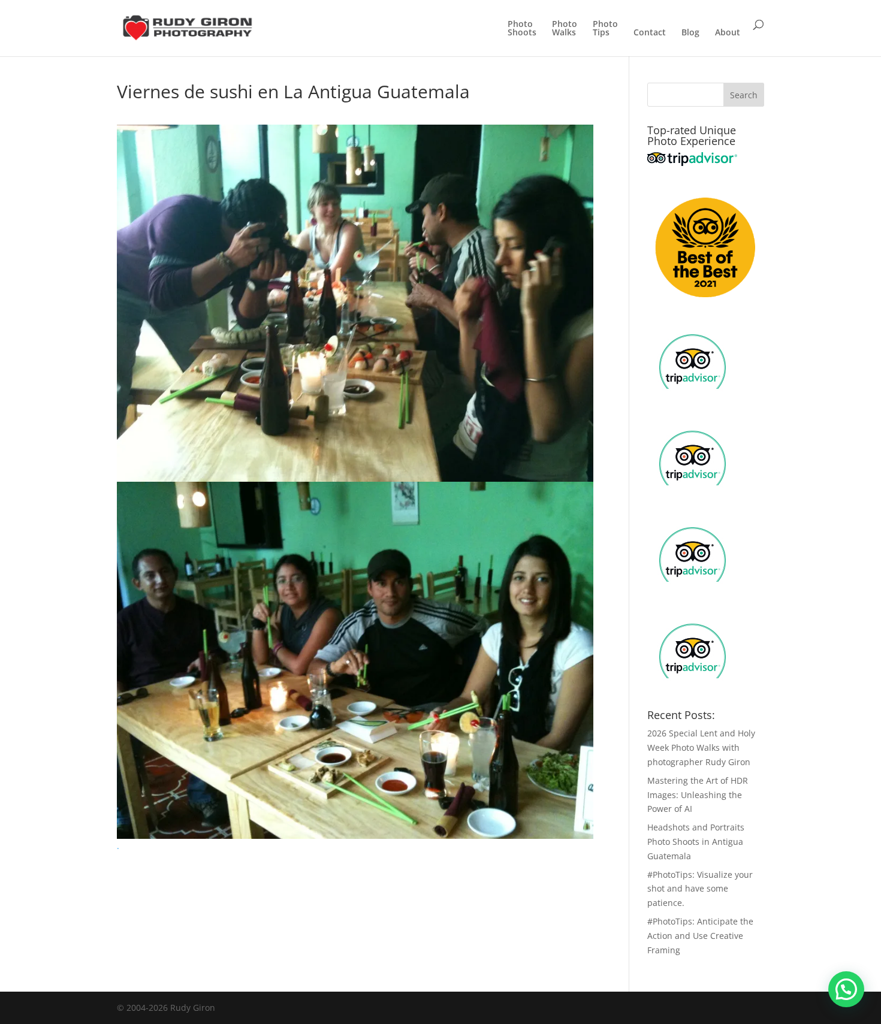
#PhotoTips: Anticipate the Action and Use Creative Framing (700, 936)
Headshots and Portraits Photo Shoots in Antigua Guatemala (695, 841)
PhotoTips (605, 29)
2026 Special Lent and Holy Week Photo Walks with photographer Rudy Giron (701, 747)
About (727, 33)
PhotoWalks (564, 29)
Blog (690, 33)
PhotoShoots (522, 29)
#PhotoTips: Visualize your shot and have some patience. (700, 889)
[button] (846, 989)
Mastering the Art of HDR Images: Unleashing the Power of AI (697, 795)
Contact (649, 33)
